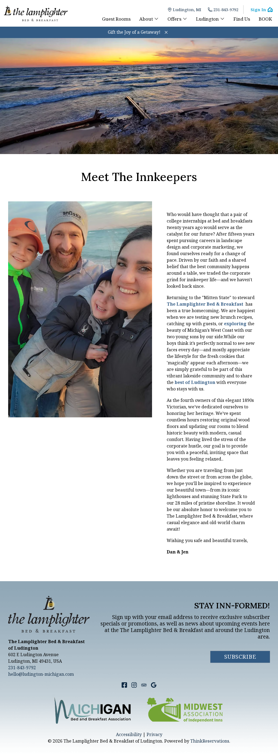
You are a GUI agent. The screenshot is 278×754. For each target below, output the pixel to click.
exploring (235, 324)
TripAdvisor (144, 685)
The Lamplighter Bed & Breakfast (205, 304)
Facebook (124, 685)
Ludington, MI (187, 9)
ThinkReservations (209, 741)
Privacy (154, 734)
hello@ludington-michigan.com (41, 674)
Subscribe (240, 656)
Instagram (134, 685)
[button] (166, 32)
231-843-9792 (225, 9)
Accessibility (129, 734)
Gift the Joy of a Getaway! (134, 32)
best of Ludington (195, 382)
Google (153, 685)
